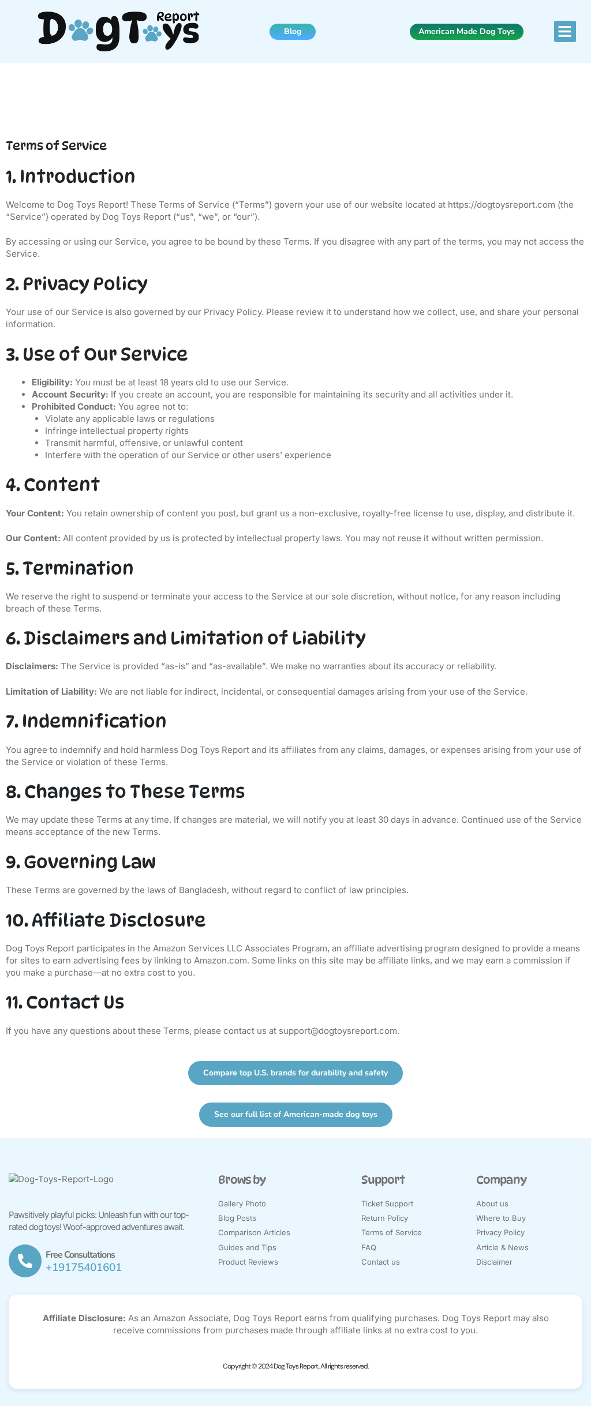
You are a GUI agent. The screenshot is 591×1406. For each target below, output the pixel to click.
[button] (565, 32)
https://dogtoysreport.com (501, 204)
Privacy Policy (232, 311)
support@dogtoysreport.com (338, 1030)
